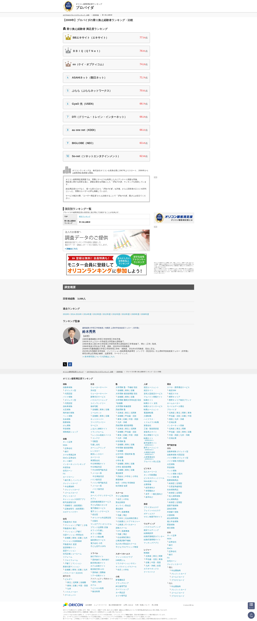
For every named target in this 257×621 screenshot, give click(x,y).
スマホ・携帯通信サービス (178, 387)
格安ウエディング (151, 530)
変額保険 (171, 525)
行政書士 (121, 521)
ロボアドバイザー (70, 512)
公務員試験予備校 (123, 540)
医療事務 (125, 512)
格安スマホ (173, 394)
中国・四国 (83, 586)
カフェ (93, 498)
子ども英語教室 (122, 496)
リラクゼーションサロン (126, 563)
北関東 (75, 582)
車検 (92, 492)
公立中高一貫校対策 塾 (125, 454)
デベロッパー (70, 595)
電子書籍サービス (97, 508)
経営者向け (150, 488)
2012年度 (107, 314)
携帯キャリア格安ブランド (180, 400)
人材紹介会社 (149, 453)
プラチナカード (177, 580)
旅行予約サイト (97, 556)
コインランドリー (97, 403)
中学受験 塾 (121, 441)
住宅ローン (67, 471)
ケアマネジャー (133, 521)
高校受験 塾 (121, 409)
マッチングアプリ (151, 543)
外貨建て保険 (172, 512)
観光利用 (96, 591)
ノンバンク (77, 480)
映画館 (146, 553)
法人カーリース (150, 472)
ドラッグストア (122, 583)
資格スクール (121, 528)
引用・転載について (142, 605)
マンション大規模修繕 (72, 541)
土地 (85, 525)
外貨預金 (66, 467)
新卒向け (149, 497)
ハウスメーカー (71, 592)
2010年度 (126, 314)
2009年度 (135, 314)
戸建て (79, 525)
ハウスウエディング (152, 527)
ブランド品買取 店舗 (99, 527)
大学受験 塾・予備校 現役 (126, 387)
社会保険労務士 (131, 518)
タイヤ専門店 (121, 596)
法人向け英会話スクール (126, 544)
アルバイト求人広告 (152, 461)
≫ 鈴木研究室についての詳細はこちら (98, 356)
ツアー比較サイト (97, 575)
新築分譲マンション (71, 567)
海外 (100, 582)
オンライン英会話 (123, 505)
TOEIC (120, 518)
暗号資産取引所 (69, 502)
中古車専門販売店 (99, 470)
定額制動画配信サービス (100, 502)
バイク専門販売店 (99, 483)
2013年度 (97, 314)
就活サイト (148, 390)
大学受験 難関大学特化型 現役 (128, 400)
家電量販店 (120, 580)
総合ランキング (84, 216)
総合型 (95, 514)
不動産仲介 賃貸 (70, 544)
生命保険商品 (172, 490)
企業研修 (147, 484)
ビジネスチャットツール (154, 478)
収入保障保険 (174, 496)
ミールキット (96, 413)
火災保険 (66, 409)
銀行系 (67, 480)
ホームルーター (173, 403)
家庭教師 (119, 479)
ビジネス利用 (98, 588)
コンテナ (96, 438)
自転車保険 (67, 406)
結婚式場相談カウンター (154, 536)
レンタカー (95, 451)
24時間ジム (120, 560)
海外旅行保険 (68, 413)
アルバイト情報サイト (153, 397)
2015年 (66, 314)
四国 (171, 419)
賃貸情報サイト (69, 547)
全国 (159, 566)
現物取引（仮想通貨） (74, 505)
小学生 (135, 476)
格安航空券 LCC (97, 569)
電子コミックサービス (99, 511)
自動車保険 (67, 387)
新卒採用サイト (150, 444)
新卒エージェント (151, 448)
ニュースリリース (100, 605)
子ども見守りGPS (98, 546)
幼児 (119, 499)
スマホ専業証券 (69, 455)
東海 (74, 538)
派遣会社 (147, 425)
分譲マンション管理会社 (73, 535)
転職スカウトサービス (153, 406)
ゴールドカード (71, 493)
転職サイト (148, 400)
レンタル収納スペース (101, 435)
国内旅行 (96, 560)
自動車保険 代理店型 (175, 455)
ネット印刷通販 (150, 475)
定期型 (179, 483)
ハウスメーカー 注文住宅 (73, 573)
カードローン (68, 477)
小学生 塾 (120, 460)
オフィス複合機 (97, 537)
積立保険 (171, 528)
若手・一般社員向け (154, 494)
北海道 (120, 413)
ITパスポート (130, 525)
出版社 (95, 521)
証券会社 (68, 448)
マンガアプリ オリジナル (101, 524)
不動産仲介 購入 (70, 528)
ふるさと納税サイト (98, 429)
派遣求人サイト (150, 432)
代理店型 (68, 394)
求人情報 (155, 605)
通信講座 (119, 509)
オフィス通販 (96, 533)
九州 (85, 538)
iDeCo (169, 548)
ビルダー (68, 579)
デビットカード (69, 496)
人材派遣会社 (149, 458)
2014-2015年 (76, 314)
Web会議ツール (150, 481)
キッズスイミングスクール (126, 567)
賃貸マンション (69, 551)
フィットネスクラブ (124, 557)
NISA (65, 445)
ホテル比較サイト (97, 566)
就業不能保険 (172, 505)
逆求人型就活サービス (153, 394)
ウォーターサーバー (98, 387)
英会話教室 (120, 502)
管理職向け (150, 491)
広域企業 (172, 422)
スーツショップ (122, 589)
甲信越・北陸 (130, 416)
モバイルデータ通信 (175, 406)
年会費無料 (69, 486)
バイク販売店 (96, 479)
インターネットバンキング (74, 464)
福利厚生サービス (97, 540)
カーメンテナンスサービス (101, 495)
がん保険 (66, 425)
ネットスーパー (97, 419)
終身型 (172, 483)
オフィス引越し (97, 530)
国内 (94, 582)
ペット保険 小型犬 (175, 474)
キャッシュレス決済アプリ (74, 499)
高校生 (120, 476)
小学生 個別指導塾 (123, 467)
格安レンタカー (97, 454)
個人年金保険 (172, 521)
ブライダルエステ (151, 507)
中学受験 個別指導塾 (124, 448)
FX (64, 474)
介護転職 (147, 416)
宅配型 (95, 441)
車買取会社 (95, 460)
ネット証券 (67, 442)
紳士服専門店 (121, 586)
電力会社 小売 (96, 543)
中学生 (128, 476)
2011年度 (116, 314)
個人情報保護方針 (115, 605)
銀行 (67, 451)
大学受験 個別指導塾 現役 (126, 394)
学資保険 (66, 429)
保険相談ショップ (70, 432)
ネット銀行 (67, 461)
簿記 (125, 515)
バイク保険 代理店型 (175, 461)
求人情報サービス (151, 435)
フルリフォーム (71, 560)
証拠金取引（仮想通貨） (75, 509)
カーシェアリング (97, 448)
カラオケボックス (151, 569)
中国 (189, 416)
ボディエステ (149, 514)
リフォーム (67, 557)
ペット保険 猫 (173, 477)
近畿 (80, 538)
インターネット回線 (175, 425)
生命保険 (66, 419)
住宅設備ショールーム (72, 554)
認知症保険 (171, 509)
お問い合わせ (128, 605)
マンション (69, 525)
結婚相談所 (148, 533)
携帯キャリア (174, 397)
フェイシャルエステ (152, 510)
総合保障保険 (172, 518)
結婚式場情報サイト (152, 540)
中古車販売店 (96, 467)
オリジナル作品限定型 (101, 518)
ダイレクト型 (70, 390)
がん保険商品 (172, 499)
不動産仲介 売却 (70, 522)
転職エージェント (151, 409)
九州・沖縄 (122, 422)
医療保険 (66, 422)
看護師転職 (148, 413)
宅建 (119, 515)
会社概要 (88, 605)
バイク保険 (67, 397)
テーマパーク (149, 572)
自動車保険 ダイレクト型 (177, 451)
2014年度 (87, 314)
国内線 (95, 572)
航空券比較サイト (97, 563)
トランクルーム (97, 432)
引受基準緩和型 (175, 486)
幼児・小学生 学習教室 (125, 483)
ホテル (93, 585)
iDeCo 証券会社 (69, 458)
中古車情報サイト (97, 464)
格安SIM (172, 390)
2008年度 (145, 314)
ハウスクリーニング (98, 400)
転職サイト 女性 (150, 403)
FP (119, 512)
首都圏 (67, 538)
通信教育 (119, 473)
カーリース (95, 457)
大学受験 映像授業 (123, 406)
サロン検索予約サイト (153, 517)
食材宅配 (94, 406)
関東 (160, 556)
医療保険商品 (172, 480)
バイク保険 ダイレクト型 (177, 458)
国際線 (102, 572)
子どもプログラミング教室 (127, 547)
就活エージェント (151, 387)
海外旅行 (105, 560)
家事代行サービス (97, 397)
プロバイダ (171, 409)
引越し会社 (95, 444)
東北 (69, 582)
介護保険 (171, 515)
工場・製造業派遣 (151, 429)
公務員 (120, 525)
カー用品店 (120, 592)
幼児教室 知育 (121, 486)
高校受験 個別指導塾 (124, 425)
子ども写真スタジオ (98, 505)
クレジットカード (70, 483)
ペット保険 (67, 416)
